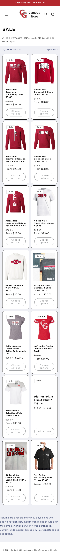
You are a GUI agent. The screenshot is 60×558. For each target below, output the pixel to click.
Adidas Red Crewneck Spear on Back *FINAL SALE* (15, 159)
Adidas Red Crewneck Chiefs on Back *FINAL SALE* (16, 223)
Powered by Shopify (48, 550)
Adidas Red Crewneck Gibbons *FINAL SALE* (43, 92)
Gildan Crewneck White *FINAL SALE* (14, 287)
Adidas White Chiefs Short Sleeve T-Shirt (44, 223)
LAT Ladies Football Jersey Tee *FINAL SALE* (44, 348)
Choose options (15, 112)
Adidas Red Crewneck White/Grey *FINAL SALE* (15, 93)
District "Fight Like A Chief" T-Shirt (43, 400)
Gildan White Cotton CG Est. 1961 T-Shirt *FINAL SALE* (16, 479)
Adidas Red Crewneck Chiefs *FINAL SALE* (42, 159)
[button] (6, 14)
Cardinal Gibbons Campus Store (25, 550)
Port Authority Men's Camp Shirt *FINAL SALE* (43, 477)
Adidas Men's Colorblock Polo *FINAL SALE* (14, 413)
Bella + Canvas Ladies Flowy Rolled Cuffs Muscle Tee (16, 350)
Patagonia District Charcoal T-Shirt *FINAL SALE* (43, 287)
